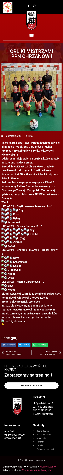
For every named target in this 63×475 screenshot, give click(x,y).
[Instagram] (34, 5)
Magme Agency (48, 466)
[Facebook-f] (28, 5)
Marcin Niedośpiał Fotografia (36, 470)
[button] (31, 35)
